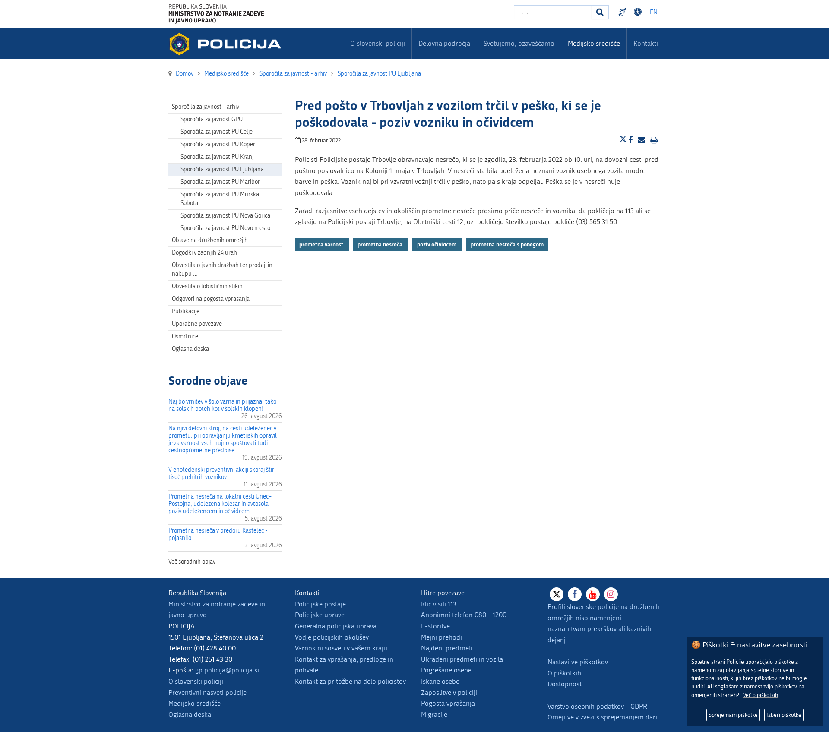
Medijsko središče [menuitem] (594, 43)
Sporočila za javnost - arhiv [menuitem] (205, 106)
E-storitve (435, 626)
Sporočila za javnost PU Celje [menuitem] (216, 132)
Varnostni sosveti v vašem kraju (341, 648)
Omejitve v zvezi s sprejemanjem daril (603, 717)
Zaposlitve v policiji (449, 692)
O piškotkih (564, 673)
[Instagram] (611, 594)
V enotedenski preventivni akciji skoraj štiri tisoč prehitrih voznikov (221, 473)
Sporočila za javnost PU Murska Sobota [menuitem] (219, 199)
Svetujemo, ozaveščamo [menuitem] (519, 43)
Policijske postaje (320, 604)
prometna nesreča (381, 244)
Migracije (434, 714)
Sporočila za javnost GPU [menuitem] (211, 119)
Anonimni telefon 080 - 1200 (463, 615)
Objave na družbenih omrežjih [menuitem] (210, 240)
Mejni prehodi (441, 637)
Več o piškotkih (760, 695)
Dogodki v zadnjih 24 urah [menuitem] (204, 252)
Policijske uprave (320, 615)
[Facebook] (575, 594)
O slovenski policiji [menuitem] (377, 43)
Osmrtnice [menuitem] (185, 336)
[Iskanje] (600, 12)
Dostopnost (639, 12)
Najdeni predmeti (447, 648)
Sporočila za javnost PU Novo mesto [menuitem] (225, 228)
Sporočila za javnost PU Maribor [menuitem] (220, 182)
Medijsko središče (194, 703)
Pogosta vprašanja (448, 703)
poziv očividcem (437, 244)
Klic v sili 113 (438, 604)
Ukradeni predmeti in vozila (462, 659)
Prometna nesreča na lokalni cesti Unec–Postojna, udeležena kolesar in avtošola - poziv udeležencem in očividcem (220, 504)
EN (654, 12)
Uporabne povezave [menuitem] (197, 324)
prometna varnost (322, 244)
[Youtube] (593, 594)
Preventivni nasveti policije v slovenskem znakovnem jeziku (623, 12)
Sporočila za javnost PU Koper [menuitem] (217, 144)
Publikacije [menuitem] (185, 311)
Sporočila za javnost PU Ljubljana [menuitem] (222, 169)
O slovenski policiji (195, 681)
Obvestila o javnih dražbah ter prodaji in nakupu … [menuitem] (222, 270)
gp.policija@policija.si (227, 670)
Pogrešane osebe (446, 670)
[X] (556, 594)
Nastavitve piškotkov (577, 662)
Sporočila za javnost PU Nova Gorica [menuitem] (225, 215)
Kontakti (645, 43)
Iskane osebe (440, 681)
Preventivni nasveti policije (207, 692)
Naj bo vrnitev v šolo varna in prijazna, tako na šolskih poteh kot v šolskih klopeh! (222, 405)
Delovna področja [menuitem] (444, 43)
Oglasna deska (190, 349)
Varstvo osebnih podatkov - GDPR (597, 706)
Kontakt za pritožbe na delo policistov (350, 681)
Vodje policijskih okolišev (332, 637)
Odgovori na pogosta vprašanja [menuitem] (211, 299)
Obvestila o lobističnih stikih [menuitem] (207, 286)
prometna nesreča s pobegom (507, 244)
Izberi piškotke (783, 715)
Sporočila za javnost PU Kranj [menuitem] (216, 157)
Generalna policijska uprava (336, 626)
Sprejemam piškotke (733, 715)
